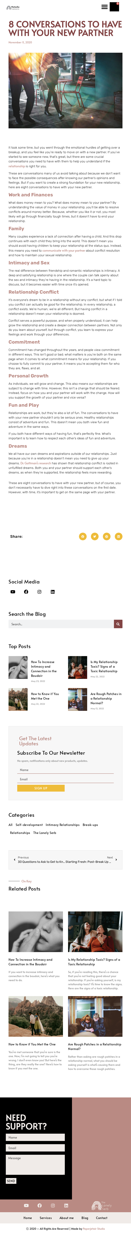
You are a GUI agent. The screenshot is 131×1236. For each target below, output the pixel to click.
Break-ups (90, 825)
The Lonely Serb (44, 833)
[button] (104, 7)
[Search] (118, 624)
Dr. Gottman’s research (35, 463)
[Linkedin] (52, 591)
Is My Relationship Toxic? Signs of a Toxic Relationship (104, 666)
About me (67, 1218)
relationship (17, 166)
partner (80, 250)
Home (28, 1218)
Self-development (29, 825)
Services (46, 1218)
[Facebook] (26, 591)
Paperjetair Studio (94, 1228)
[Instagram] (39, 591)
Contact (101, 1218)
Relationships (20, 833)
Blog (85, 1218)
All (11, 825)
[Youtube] (13, 591)
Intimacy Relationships (62, 825)
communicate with (55, 250)
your (71, 250)
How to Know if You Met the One (32, 1044)
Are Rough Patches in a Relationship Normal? (106, 698)
